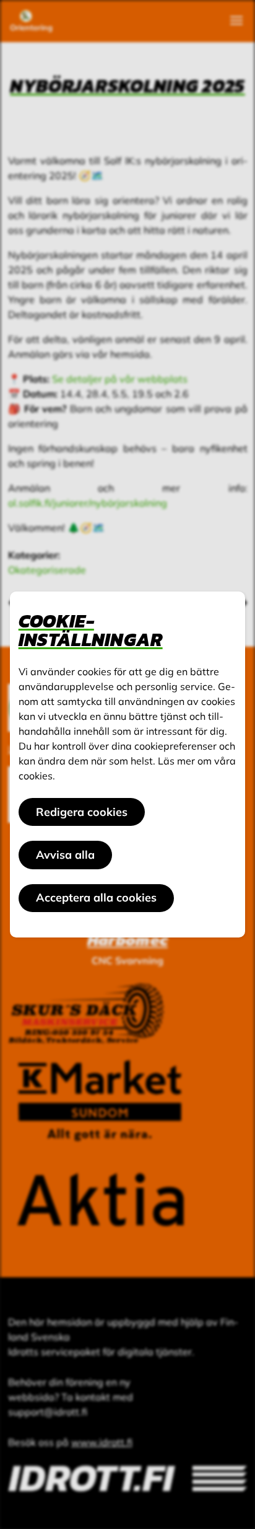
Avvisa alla (65, 855)
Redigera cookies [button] (81, 812)
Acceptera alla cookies (96, 897)
